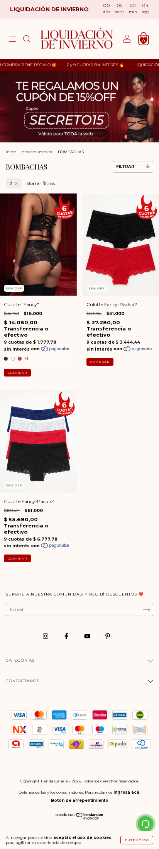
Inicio (11, 151)
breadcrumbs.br (37, 151)
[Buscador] (26, 40)
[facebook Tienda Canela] (66, 636)
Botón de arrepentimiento (79, 800)
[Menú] (13, 40)
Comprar (17, 373)
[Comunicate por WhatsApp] (145, 824)
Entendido (137, 840)
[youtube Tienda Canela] (87, 636)
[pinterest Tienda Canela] (108, 636)
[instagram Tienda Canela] (46, 636)
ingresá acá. (126, 792)
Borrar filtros (41, 183)
